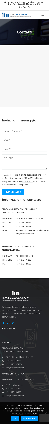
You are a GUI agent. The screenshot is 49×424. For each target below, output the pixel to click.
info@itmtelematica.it (25, 233)
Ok (15, 418)
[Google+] (24, 7)
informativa (27, 181)
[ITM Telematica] (21, 15)
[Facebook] (19, 7)
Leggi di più (29, 418)
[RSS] (29, 7)
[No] (45, 413)
